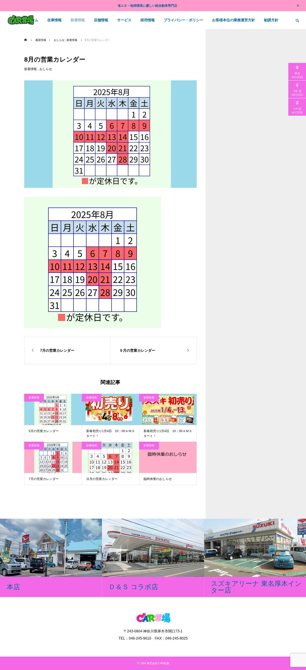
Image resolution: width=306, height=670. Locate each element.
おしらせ (45, 69)
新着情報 (78, 20)
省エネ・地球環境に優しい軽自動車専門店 (147, 5)
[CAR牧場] (21, 20)
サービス (124, 20)
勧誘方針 (271, 20)
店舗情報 (101, 20)
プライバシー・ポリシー (183, 20)
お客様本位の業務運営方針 (233, 20)
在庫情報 (54, 20)
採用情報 (147, 20)
